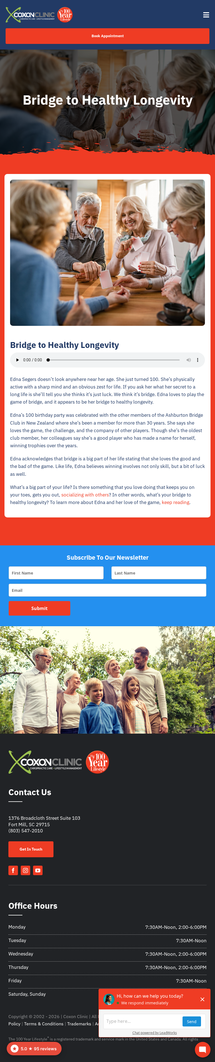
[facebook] (13, 870)
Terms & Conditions (44, 1023)
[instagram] (25, 870)
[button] (34, 1048)
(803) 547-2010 (25, 831)
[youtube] (38, 870)
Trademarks (79, 1023)
